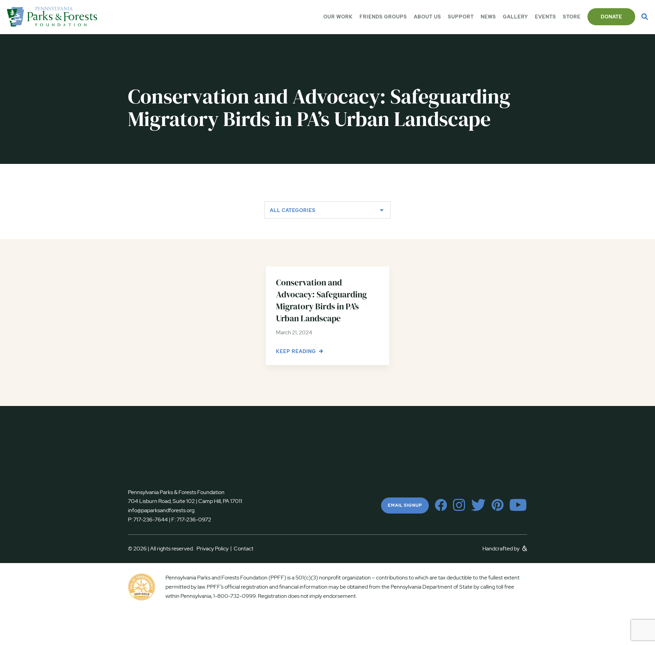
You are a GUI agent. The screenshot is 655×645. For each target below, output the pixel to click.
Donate (611, 17)
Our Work (338, 17)
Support (461, 17)
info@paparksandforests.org (161, 510)
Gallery (515, 17)
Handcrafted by (501, 548)
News (488, 17)
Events (545, 17)
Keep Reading (296, 351)
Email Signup (405, 505)
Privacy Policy (214, 548)
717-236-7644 (150, 519)
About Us (427, 17)
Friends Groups (383, 17)
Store (572, 17)
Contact (243, 548)
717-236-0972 (193, 519)
